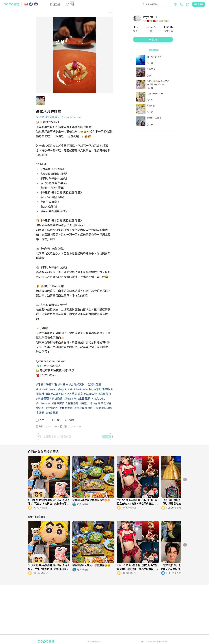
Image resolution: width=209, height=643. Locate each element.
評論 (106, 436)
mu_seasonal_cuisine (52, 361)
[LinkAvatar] (138, 18)
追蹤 (154, 39)
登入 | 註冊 (198, 4)
